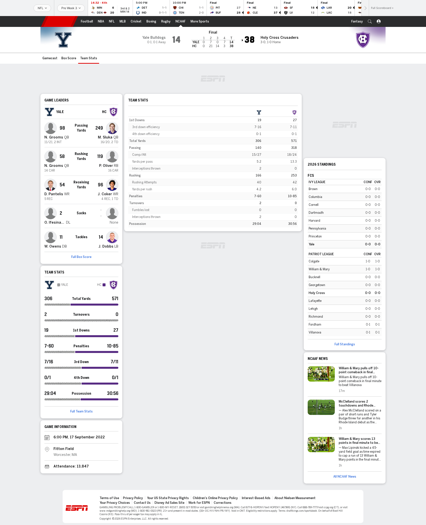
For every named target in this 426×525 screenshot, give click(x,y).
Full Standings (345, 344)
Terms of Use (109, 498)
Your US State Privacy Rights (168, 498)
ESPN (59, 21)
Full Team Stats (81, 411)
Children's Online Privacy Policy (215, 498)
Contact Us (142, 503)
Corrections (222, 503)
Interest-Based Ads (256, 498)
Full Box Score (81, 257)
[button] (370, 21)
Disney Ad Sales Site (169, 503)
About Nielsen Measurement (295, 498)
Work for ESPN (199, 503)
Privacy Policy (133, 498)
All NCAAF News (344, 476)
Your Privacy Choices (115, 503)
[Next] (365, 8)
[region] (213, 168)
